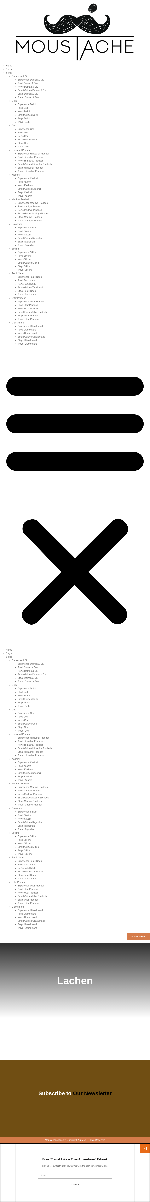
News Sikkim (24, 234)
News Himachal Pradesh (31, 160)
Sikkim (15, 248)
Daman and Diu (20, 76)
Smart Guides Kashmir (29, 189)
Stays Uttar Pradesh (28, 315)
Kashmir (16, 175)
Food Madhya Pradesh (29, 206)
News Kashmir (25, 185)
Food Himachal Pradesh (30, 157)
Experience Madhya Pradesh (33, 203)
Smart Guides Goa (27, 139)
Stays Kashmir (25, 192)
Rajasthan (17, 224)
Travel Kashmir (25, 196)
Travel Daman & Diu (28, 97)
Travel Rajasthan (26, 245)
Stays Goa (23, 143)
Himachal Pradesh (21, 150)
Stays (9, 69)
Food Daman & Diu (28, 83)
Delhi (14, 101)
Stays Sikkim (24, 266)
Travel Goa (23, 146)
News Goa (23, 136)
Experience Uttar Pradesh (31, 301)
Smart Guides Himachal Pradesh (35, 164)
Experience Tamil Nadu (30, 277)
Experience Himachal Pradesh (33, 153)
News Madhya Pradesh (30, 210)
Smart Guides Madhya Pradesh (34, 213)
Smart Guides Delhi (28, 115)
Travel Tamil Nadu (27, 294)
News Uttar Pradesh (28, 308)
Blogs (9, 72)
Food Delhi (23, 108)
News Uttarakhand (27, 333)
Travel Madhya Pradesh (30, 220)
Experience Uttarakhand (30, 326)
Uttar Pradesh (19, 298)
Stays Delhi (24, 118)
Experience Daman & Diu (31, 79)
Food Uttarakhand (27, 329)
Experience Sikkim (27, 227)
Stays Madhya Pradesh (30, 217)
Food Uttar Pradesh (28, 305)
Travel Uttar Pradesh (28, 319)
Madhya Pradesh (20, 199)
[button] (75, 497)
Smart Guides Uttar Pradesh (32, 312)
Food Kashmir (25, 182)
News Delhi (24, 111)
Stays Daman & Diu (28, 94)
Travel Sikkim (25, 270)
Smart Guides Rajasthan (30, 238)
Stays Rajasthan (26, 241)
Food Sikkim (24, 231)
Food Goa (23, 132)
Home (9, 65)
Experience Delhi (27, 104)
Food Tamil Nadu (26, 280)
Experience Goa (26, 129)
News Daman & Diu (28, 87)
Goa (14, 125)
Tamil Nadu (18, 273)
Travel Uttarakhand (27, 344)
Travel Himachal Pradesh (31, 171)
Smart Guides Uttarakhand (31, 336)
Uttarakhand (18, 322)
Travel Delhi (24, 122)
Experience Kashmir (28, 178)
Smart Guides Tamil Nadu (31, 287)
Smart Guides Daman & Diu (32, 90)
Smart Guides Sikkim (28, 263)
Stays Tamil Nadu (27, 291)
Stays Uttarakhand (27, 340)
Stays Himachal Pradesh (30, 167)
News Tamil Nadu (27, 284)
